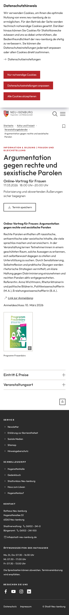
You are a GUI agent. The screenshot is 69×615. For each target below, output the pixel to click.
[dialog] (34, 54)
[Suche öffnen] (55, 114)
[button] (34, 375)
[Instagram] (21, 591)
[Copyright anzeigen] (29, 348)
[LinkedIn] (29, 591)
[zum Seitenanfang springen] (62, 402)
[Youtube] (13, 591)
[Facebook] (6, 591)
